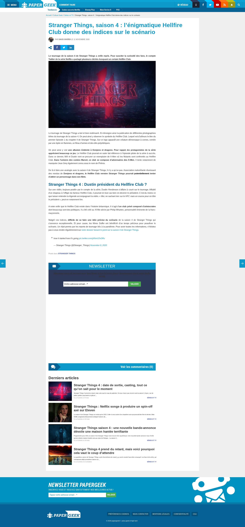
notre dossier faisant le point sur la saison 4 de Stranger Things (110, 230)
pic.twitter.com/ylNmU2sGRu (92, 238)
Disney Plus (90, 10)
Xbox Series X (105, 10)
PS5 (118, 10)
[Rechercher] (238, 5)
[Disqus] (102, 331)
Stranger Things (66, 254)
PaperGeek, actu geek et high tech (39, 4)
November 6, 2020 (98, 245)
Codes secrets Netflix (71, 10)
